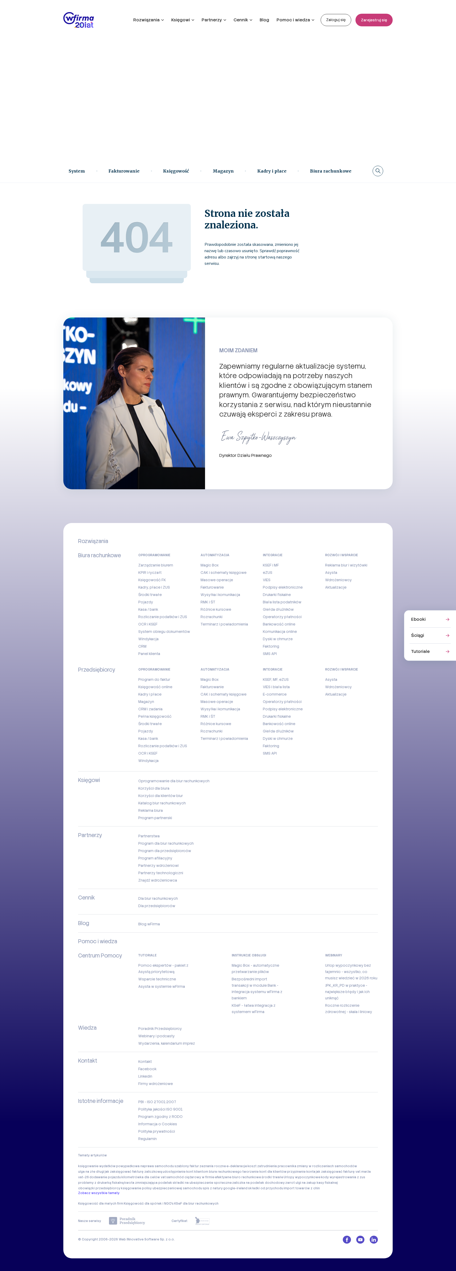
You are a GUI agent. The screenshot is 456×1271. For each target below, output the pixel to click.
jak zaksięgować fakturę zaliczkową (133, 1172)
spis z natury (213, 1188)
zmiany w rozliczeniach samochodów (327, 1166)
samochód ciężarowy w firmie (190, 1177)
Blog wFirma (149, 924)
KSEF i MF (271, 565)
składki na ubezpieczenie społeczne (202, 1183)
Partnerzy (212, 20)
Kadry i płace (272, 171)
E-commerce (275, 694)
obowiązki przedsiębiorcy (99, 1188)
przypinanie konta (301, 1172)
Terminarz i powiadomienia (224, 624)
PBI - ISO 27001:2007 (157, 1101)
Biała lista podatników (282, 602)
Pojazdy (145, 602)
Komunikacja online (280, 631)
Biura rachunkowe (331, 171)
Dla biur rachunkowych (158, 898)
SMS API (270, 653)
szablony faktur (186, 1166)
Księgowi (180, 20)
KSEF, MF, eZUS (276, 679)
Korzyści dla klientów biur (160, 795)
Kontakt (145, 1061)
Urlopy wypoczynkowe (302, 1177)
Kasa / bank (148, 609)
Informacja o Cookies (157, 1124)
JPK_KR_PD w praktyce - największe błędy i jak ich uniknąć (347, 991)
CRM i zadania (150, 709)
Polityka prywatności (156, 1131)
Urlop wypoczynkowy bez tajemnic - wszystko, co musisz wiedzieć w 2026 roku (351, 971)
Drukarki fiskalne (277, 594)
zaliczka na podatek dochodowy (258, 1183)
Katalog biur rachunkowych (162, 803)
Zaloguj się (336, 19)
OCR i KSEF (148, 624)
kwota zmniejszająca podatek (148, 1183)
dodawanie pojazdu (105, 1177)
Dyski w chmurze (278, 639)
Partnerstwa (149, 836)
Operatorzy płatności (282, 616)
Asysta (331, 572)
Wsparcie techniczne (157, 979)
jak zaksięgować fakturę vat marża (343, 1172)
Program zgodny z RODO (160, 1116)
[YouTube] (360, 1240)
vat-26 (83, 1177)
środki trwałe (272, 1177)
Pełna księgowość (155, 716)
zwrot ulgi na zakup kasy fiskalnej (311, 1183)
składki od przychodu (265, 1188)
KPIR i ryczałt (150, 572)
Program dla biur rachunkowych (166, 843)
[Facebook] (347, 1240)
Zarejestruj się (374, 20)
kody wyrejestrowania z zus (343, 1177)
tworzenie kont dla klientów (264, 1172)
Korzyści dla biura (153, 788)
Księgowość (176, 171)
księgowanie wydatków (97, 1166)
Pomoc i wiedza (293, 20)
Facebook (147, 1069)
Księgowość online (155, 687)
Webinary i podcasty (156, 1036)
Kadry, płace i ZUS (154, 587)
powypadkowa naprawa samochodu (145, 1166)
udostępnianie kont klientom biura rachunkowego (202, 1172)
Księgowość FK (152, 580)
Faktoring (271, 646)
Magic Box (210, 565)
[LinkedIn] (374, 1240)
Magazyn (223, 171)
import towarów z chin (302, 1188)
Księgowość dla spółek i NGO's (149, 1203)
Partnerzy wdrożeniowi (158, 865)
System (77, 171)
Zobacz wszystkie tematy (99, 1193)
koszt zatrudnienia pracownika (272, 1166)
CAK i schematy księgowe (223, 572)
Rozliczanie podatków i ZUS (162, 616)
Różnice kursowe (216, 609)
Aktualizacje (335, 587)
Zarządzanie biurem (155, 565)
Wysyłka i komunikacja (220, 594)
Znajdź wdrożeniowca (157, 880)
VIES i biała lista (276, 687)
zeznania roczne (213, 1166)
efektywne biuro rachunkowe (238, 1177)
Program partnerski (155, 817)
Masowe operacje (217, 580)
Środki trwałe (150, 594)
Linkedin (145, 1076)
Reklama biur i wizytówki (346, 565)
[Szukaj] (378, 171)
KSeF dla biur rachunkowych (196, 1203)
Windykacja (148, 639)
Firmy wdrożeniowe (155, 1083)
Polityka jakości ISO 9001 (160, 1109)
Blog (264, 20)
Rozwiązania (146, 20)
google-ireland (235, 1188)
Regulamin (147, 1138)
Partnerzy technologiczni (160, 873)
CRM (142, 646)
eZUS (267, 572)
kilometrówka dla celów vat (143, 1177)
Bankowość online (279, 624)
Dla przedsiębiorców (156, 905)
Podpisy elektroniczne (283, 587)
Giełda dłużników (278, 609)
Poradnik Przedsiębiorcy (160, 1028)
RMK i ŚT (208, 602)
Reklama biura (150, 810)
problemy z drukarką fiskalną (101, 1183)
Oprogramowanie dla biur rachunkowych (174, 781)
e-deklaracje (236, 1166)
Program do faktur (154, 679)
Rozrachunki (211, 616)
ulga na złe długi (91, 1172)
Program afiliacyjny (155, 858)
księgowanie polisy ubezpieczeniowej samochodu (161, 1188)
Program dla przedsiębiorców (164, 850)
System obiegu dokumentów (164, 631)
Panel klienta (149, 653)
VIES (266, 580)
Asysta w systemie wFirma (161, 986)
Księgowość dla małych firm (100, 1203)
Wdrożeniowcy (338, 580)
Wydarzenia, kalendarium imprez (166, 1043)
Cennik (241, 20)
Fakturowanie (124, 171)
